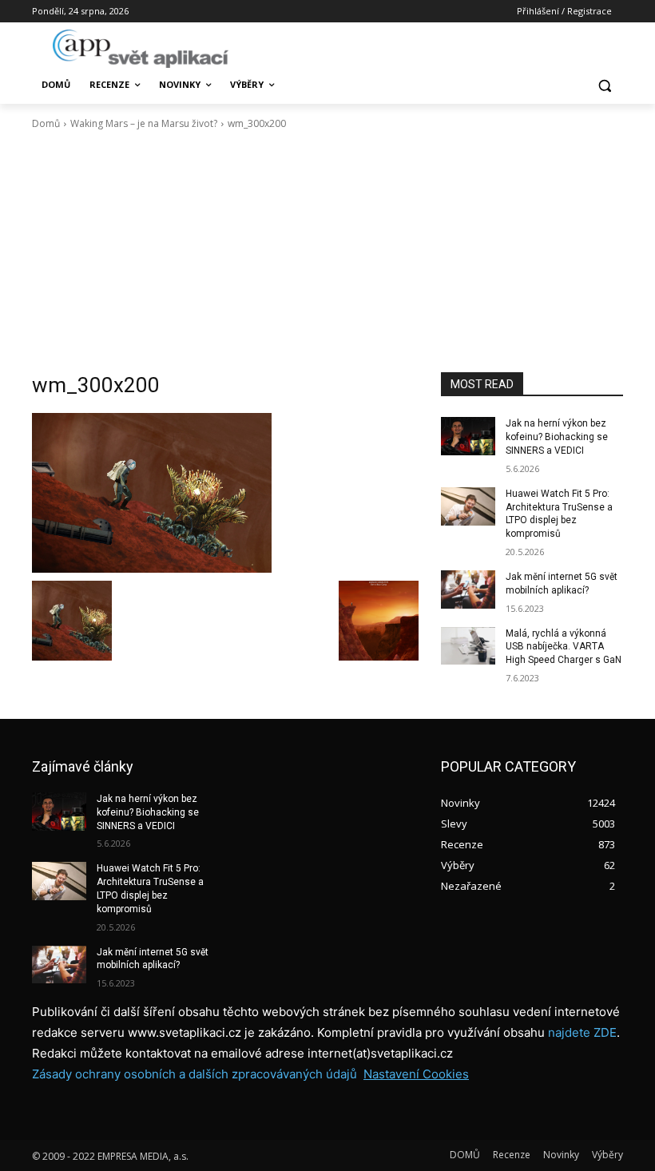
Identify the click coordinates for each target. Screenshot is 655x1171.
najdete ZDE (582, 1032)
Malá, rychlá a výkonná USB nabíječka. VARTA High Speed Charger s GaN (563, 647)
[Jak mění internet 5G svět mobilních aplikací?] (468, 589)
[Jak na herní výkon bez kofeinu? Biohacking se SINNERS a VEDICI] (468, 436)
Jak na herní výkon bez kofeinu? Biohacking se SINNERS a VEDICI (557, 437)
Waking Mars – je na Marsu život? (143, 123)
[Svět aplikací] (140, 49)
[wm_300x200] (225, 493)
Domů (46, 123)
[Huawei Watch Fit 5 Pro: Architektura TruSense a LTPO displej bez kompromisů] (468, 506)
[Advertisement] (327, 251)
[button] (604, 85)
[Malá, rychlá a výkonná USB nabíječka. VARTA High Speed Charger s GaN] (468, 646)
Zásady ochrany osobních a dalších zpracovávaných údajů (194, 1074)
